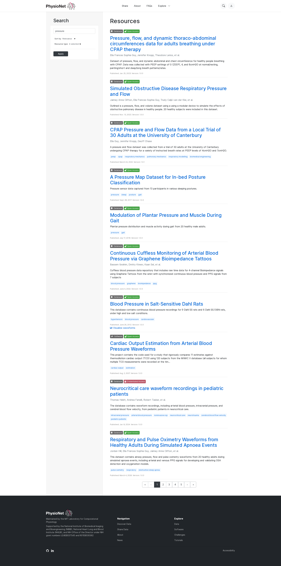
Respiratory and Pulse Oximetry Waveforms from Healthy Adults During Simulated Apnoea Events (164, 442)
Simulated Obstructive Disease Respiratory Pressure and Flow (168, 91)
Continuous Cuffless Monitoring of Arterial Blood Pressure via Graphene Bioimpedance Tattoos (164, 255)
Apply (61, 54)
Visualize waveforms (123, 327)
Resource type (67, 44)
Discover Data (124, 524)
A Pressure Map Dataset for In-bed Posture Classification (158, 179)
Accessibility (229, 550)
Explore (162, 5)
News (120, 540)
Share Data (122, 529)
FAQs (149, 5)
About (137, 5)
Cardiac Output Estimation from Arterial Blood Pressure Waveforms (161, 346)
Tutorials (178, 540)
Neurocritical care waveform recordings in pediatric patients (166, 391)
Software (179, 529)
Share (125, 5)
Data (176, 524)
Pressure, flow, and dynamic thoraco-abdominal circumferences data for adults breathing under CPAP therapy (163, 43)
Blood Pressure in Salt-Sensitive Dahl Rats (156, 304)
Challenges (179, 535)
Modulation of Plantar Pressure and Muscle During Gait (166, 218)
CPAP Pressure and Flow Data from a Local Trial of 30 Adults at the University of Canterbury (165, 132)
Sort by (58, 39)
